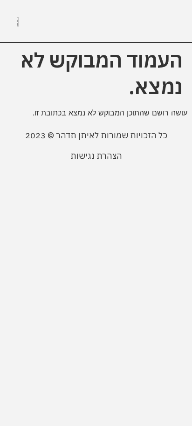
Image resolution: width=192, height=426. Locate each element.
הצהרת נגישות (96, 155)
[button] (171, 21)
